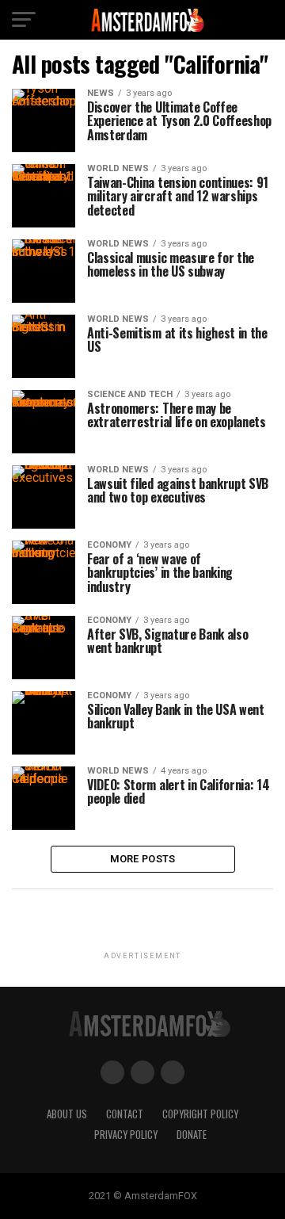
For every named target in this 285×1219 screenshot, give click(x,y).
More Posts (143, 859)
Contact (124, 1114)
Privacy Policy (126, 1134)
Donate (192, 1134)
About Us (67, 1114)
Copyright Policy (200, 1114)
